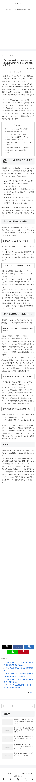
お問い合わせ (18, 776)
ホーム (9, 773)
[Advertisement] (18, 31)
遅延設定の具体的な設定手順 (13, 131)
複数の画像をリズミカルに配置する (17, 150)
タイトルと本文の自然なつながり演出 (18, 147)
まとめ (7, 153)
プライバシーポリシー (26, 773)
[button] (32, 706)
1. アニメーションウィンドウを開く (17, 134)
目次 (15, 125)
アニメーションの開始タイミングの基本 (17, 129)
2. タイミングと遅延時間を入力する (17, 137)
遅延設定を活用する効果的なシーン (15, 139)
